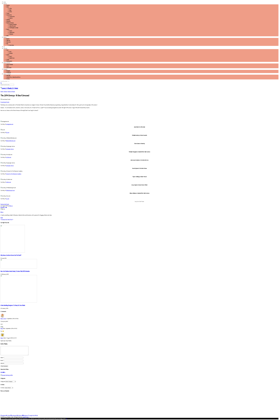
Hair (7, 43)
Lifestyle (5, 48)
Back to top (25, 417)
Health (7, 54)
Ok (66, 418)
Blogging (5, 69)
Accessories (9, 15)
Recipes (11, 53)
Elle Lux (11, 206)
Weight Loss (11, 58)
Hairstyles (11, 45)
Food (7, 50)
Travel (7, 59)
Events (7, 29)
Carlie (4, 318)
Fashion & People (10, 23)
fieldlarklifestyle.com (10, 141)
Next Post (10, 219)
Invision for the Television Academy (13, 174)
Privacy (8, 78)
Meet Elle (8, 75)
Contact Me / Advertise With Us (13, 77)
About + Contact (7, 74)
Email (2, 360)
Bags (10, 10)
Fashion (5, 3)
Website (2, 363)
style (5, 204)
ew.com (7, 198)
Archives (2, 387)
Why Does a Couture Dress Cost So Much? (11, 255)
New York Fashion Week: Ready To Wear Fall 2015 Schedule (15, 271)
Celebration (11, 32)
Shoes (10, 11)
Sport (10, 56)
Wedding (8, 19)
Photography (9, 61)
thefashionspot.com (10, 190)
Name (2, 357)
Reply (2, 318)
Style (7, 7)
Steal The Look (12, 26)
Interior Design (6, 62)
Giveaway (11, 34)
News (7, 35)
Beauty (4, 37)
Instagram (8, 72)
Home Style (8, 67)
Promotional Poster (5, 102)
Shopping (8, 21)
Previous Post (4, 219)
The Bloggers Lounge (13, 27)
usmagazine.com (9, 124)
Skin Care (8, 42)
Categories (3, 381)
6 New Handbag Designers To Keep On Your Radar (13, 305)
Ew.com (7, 132)
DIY (4, 46)
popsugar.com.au (10, 149)
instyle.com (8, 157)
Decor (7, 66)
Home (4, 2)
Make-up (8, 40)
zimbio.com (8, 182)
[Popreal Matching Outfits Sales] (7, 375)
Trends (7, 13)
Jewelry (11, 18)
